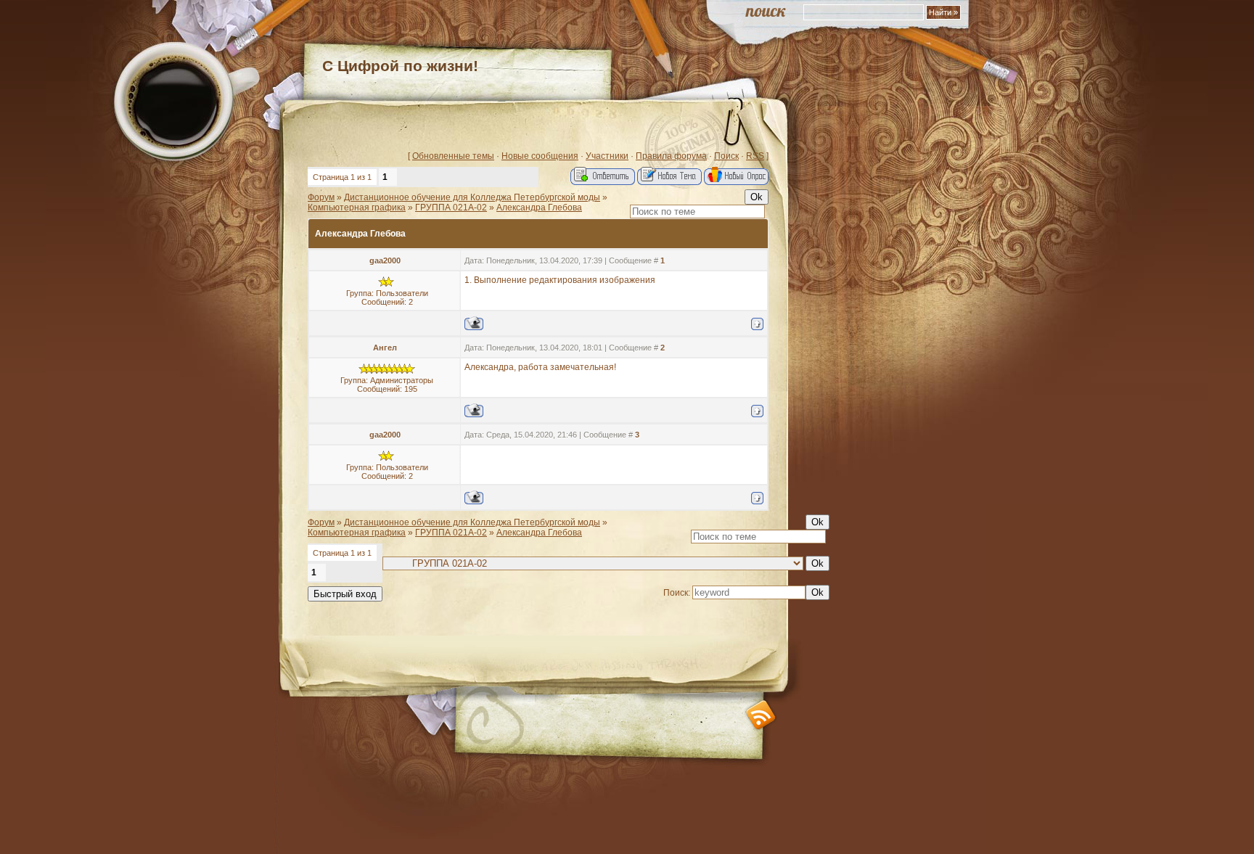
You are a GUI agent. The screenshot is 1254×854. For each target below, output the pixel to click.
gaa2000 (385, 260)
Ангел (385, 347)
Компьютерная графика (357, 207)
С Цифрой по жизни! (400, 65)
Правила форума (671, 156)
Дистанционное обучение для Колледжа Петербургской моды (472, 197)
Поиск (726, 156)
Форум (321, 197)
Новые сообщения (539, 156)
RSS (755, 156)
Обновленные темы (453, 156)
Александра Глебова (539, 207)
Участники (607, 156)
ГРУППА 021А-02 (451, 207)
